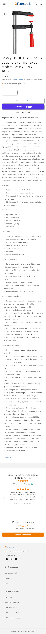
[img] (23, 480)
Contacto (7, 578)
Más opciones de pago (23, 112)
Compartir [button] (7, 457)
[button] (4, 3)
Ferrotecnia (18, 631)
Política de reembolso (12, 613)
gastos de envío (19, 79)
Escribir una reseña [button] (23, 535)
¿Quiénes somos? (10, 573)
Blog (6, 583)
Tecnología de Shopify (28, 631)
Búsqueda (8, 597)
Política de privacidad (12, 618)
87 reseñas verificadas (21, 484)
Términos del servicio (12, 603)
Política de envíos (10, 608)
